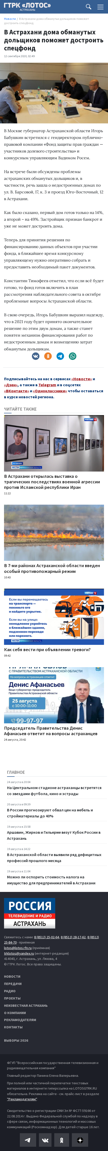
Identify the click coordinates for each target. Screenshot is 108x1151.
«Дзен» (11, 384)
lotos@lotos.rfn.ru (18, 948)
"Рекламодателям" (22, 1099)
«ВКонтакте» (16, 390)
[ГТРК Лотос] (27, 8)
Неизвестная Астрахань (26, 1005)
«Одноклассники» (50, 390)
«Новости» (81, 378)
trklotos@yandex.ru (19, 953)
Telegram (47, 384)
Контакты (13, 1027)
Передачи (13, 983)
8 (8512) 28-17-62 (73, 937)
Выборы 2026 (16, 1040)
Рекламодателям (20, 1020)
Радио (10, 991)
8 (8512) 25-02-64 (46, 937)
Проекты (12, 998)
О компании (15, 1013)
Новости (12, 976)
